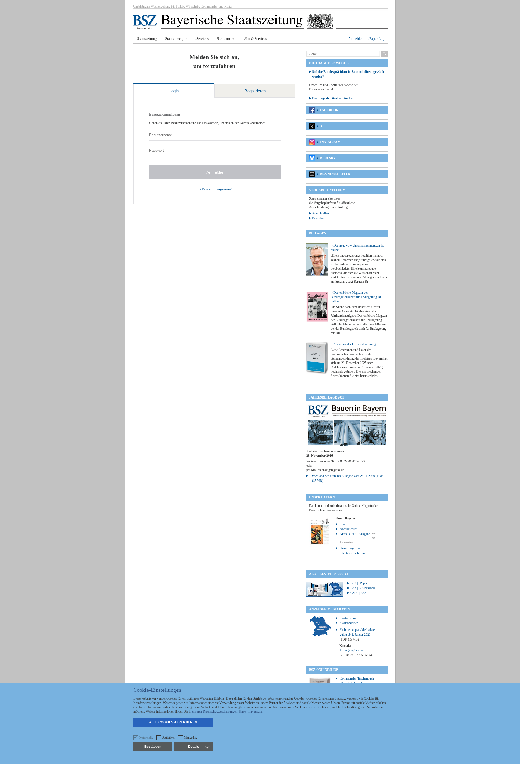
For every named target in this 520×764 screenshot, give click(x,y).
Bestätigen (152, 747)
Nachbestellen (349, 529)
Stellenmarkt (226, 39)
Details (193, 747)
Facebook (329, 110)
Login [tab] (174, 91)
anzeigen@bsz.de (333, 470)
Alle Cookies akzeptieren (173, 722)
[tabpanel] (214, 151)
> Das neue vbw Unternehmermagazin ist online (357, 248)
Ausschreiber (320, 213)
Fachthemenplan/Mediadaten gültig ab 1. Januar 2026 (358, 634)
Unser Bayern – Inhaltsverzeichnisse (352, 550)
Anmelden (355, 39)
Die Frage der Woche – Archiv (332, 98)
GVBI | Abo (358, 593)
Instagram (330, 142)
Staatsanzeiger (175, 39)
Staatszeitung (147, 39)
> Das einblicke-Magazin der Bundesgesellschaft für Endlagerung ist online (356, 297)
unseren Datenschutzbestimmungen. (215, 711)
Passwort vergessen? (217, 189)
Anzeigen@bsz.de (351, 650)
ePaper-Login (378, 39)
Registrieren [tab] (255, 91)
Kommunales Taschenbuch (357, 678)
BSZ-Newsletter (335, 174)
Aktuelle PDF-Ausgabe (355, 534)
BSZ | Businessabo (362, 588)
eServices (202, 39)
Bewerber (318, 218)
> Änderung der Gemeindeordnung (353, 344)
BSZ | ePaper (358, 583)
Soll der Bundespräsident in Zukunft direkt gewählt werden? (348, 74)
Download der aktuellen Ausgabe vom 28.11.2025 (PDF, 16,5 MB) (347, 478)
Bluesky (328, 158)
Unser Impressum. (251, 711)
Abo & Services (255, 39)
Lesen (343, 524)
